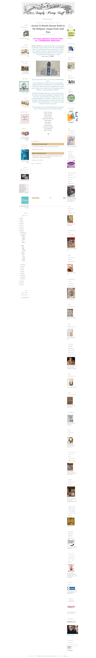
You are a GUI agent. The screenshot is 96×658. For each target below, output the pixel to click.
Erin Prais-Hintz (48, 117)
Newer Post (35, 197)
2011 (21, 282)
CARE (51, 56)
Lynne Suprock (48, 122)
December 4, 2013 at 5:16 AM (37, 160)
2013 (21, 230)
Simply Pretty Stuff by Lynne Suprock (47, 656)
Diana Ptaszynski (48, 125)
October (22, 264)
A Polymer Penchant (38, 144)
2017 (21, 223)
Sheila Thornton (48, 115)
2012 (21, 281)
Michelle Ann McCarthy (48, 118)
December (23, 232)
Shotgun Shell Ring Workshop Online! (23, 248)
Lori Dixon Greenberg (48, 127)
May (22, 271)
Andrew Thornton (36, 46)
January (22, 278)
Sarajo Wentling (48, 128)
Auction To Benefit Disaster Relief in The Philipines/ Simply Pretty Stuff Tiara (48, 28)
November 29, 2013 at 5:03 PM (37, 149)
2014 (21, 229)
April (22, 273)
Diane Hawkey (48, 120)
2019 (21, 220)
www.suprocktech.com (25, 297)
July (22, 268)
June (22, 269)
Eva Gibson (48, 123)
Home (50, 197)
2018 (21, 221)
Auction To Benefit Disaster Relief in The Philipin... (23, 239)
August (22, 266)
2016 (21, 225)
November (23, 234)
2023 (21, 218)
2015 (21, 227)
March (22, 275)
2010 (21, 284)
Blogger (66, 656)
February (23, 277)
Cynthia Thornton (48, 113)
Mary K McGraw (48, 130)
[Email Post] (48, 133)
